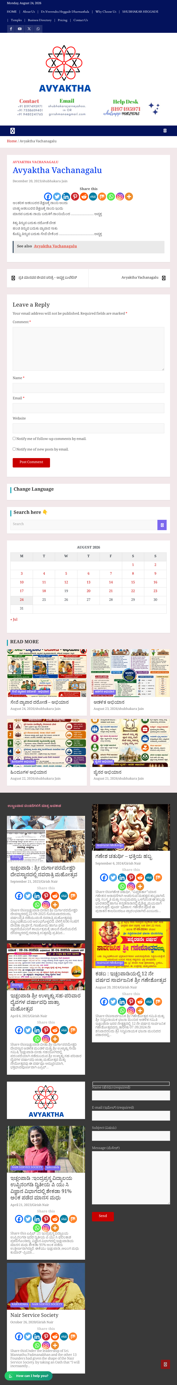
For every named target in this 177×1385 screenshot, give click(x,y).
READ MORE (24, 642)
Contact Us (81, 20)
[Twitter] (57, 197)
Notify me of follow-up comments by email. (51, 439)
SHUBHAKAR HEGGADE (140, 12)
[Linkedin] (66, 197)
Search (162, 525)
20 (88, 592)
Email (18, 399)
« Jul (14, 620)
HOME (12, 12)
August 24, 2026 (22, 709)
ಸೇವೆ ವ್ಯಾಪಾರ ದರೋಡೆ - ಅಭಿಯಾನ (30, 692)
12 (66, 583)
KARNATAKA (20, 1305)
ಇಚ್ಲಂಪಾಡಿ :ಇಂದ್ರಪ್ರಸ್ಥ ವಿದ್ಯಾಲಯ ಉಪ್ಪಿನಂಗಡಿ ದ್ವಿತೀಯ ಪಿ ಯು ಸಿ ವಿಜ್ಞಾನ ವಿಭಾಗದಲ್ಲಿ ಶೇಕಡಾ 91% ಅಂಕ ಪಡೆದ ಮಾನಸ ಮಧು (41, 1189)
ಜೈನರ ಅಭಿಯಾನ (104, 762)
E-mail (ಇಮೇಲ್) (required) (113, 1108)
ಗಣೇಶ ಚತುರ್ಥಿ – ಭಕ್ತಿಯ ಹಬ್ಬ (123, 857)
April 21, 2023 (20, 1205)
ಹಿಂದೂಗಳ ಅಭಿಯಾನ (23, 762)
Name (18, 378)
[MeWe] (93, 197)
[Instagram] (120, 197)
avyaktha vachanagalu (35, 163)
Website (19, 419)
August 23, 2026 (106, 709)
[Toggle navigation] (12, 131)
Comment (22, 322)
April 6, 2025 (20, 1016)
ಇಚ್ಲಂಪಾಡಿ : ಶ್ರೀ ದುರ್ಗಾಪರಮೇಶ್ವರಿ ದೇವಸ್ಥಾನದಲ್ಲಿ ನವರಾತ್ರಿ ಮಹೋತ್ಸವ (43, 872)
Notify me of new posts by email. (42, 450)
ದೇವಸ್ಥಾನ (17, 857)
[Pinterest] (75, 197)
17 (22, 592)
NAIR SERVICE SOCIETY (27, 1168)
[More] (129, 197)
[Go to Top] (165, 1364)
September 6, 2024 (109, 864)
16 (155, 583)
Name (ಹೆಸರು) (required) (111, 1088)
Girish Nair (49, 882)
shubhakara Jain (55, 182)
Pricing (62, 20)
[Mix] (102, 197)
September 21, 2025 (25, 882)
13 (88, 583)
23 (155, 592)
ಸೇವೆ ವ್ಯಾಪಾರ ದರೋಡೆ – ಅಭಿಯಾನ (39, 703)
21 (111, 592)
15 (133, 583)
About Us (29, 12)
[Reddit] (84, 197)
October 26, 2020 (23, 1323)
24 (22, 600)
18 (44, 592)
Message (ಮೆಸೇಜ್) (106, 1149)
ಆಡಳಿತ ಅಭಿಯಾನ (104, 692)
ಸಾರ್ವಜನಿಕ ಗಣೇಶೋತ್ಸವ (110, 846)
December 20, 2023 (27, 182)
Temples (16, 20)
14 (111, 583)
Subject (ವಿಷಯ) (104, 1128)
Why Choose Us (105, 12)
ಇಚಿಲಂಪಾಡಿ (52, 1168)
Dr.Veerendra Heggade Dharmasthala (65, 12)
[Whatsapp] (111, 197)
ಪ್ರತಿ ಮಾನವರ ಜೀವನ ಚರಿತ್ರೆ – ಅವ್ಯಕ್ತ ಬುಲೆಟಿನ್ (47, 278)
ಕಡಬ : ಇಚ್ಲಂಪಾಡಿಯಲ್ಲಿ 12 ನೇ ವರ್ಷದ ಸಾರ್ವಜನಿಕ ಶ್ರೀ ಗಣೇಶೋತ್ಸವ (130, 978)
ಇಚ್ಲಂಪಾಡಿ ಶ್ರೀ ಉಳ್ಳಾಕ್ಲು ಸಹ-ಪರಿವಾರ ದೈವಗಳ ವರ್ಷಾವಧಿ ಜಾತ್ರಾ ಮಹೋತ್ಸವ (45, 1003)
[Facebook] (48, 197)
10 (22, 583)
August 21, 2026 (106, 779)
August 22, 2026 (22, 779)
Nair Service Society (34, 1316)
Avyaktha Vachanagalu (140, 278)
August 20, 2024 (107, 988)
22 (133, 592)
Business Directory (40, 20)
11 (44, 583)
